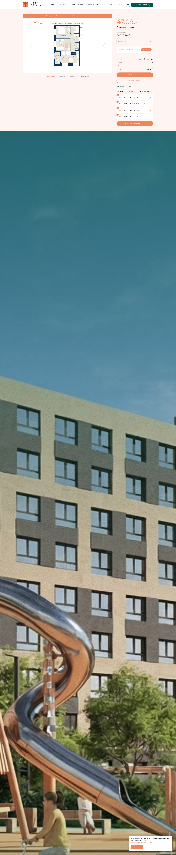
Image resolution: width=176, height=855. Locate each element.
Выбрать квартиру (142, 5)
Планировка (50, 77)
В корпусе (72, 77)
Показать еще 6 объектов (134, 123)
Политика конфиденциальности (143, 842)
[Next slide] (105, 45)
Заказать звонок (135, 81)
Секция (119, 62)
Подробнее (146, 49)
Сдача (119, 69)
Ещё (103, 5)
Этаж (118, 66)
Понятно (137, 847)
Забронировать (135, 75)
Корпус (119, 59)
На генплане (84, 77)
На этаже (62, 77)
